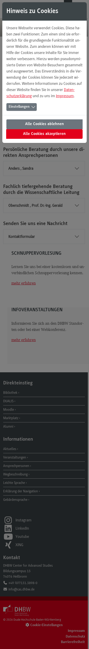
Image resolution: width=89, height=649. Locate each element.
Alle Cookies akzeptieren (44, 134)
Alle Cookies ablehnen (44, 124)
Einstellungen (19, 107)
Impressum (65, 96)
